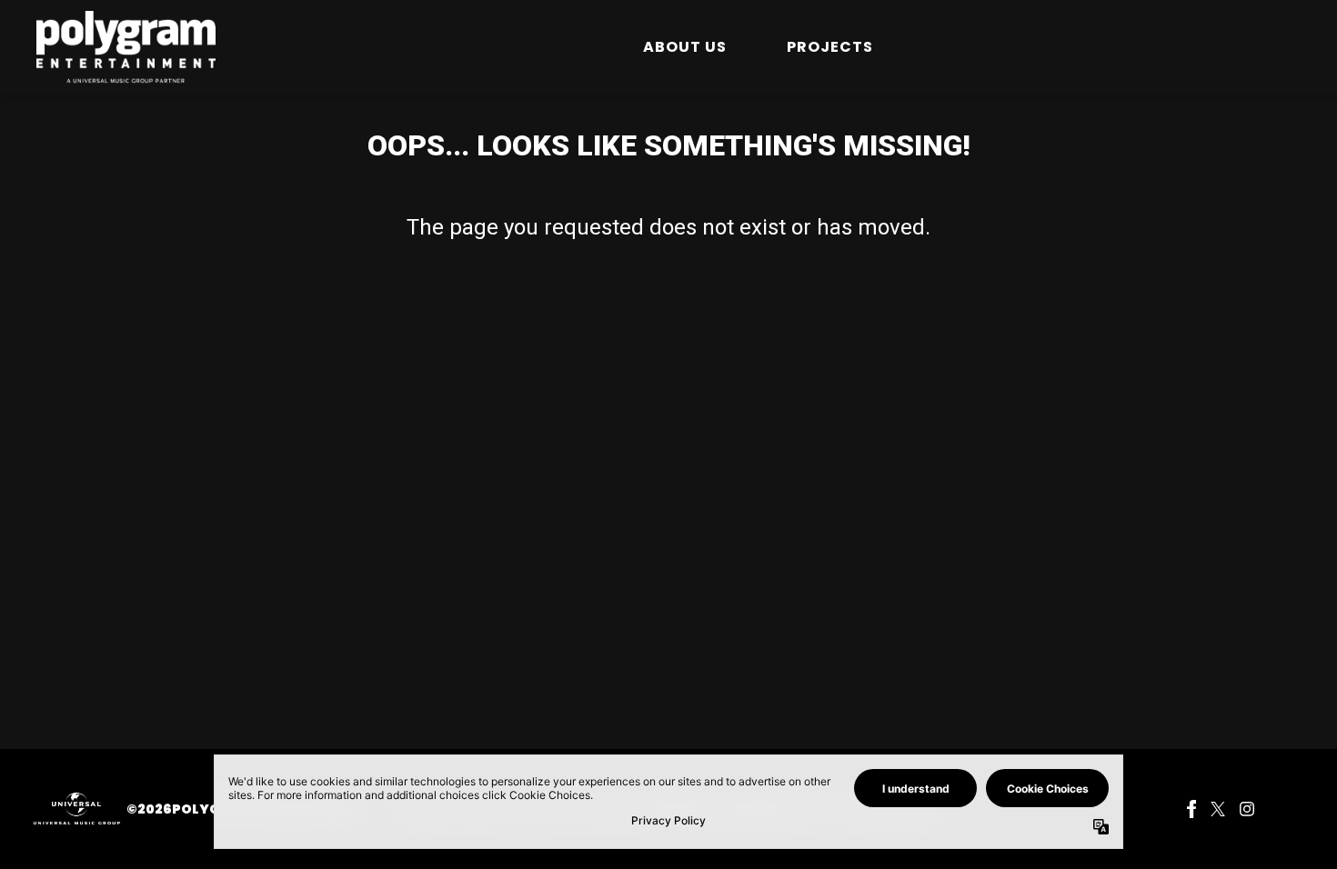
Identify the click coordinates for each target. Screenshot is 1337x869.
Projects (830, 46)
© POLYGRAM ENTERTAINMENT (247, 809)
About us (685, 46)
